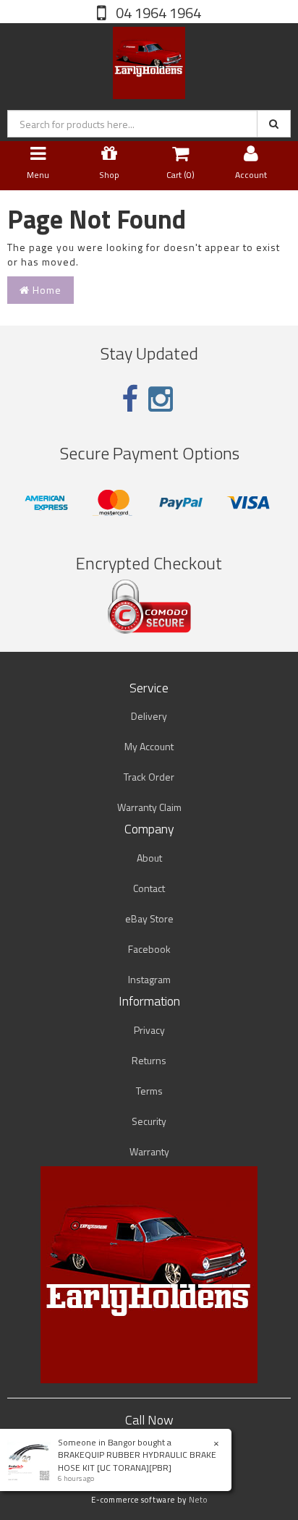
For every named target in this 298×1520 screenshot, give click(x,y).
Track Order (149, 776)
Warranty (149, 1151)
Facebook (149, 948)
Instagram (149, 979)
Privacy (149, 1029)
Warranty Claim (149, 807)
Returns (149, 1060)
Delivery (149, 715)
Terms (149, 1090)
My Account (149, 746)
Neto (198, 1500)
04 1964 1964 (157, 12)
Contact (149, 888)
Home (45, 289)
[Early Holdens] (149, 59)
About (149, 857)
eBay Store (149, 918)
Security (149, 1121)
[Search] (274, 123)
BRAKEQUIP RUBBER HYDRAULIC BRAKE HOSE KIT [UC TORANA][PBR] (137, 1461)
